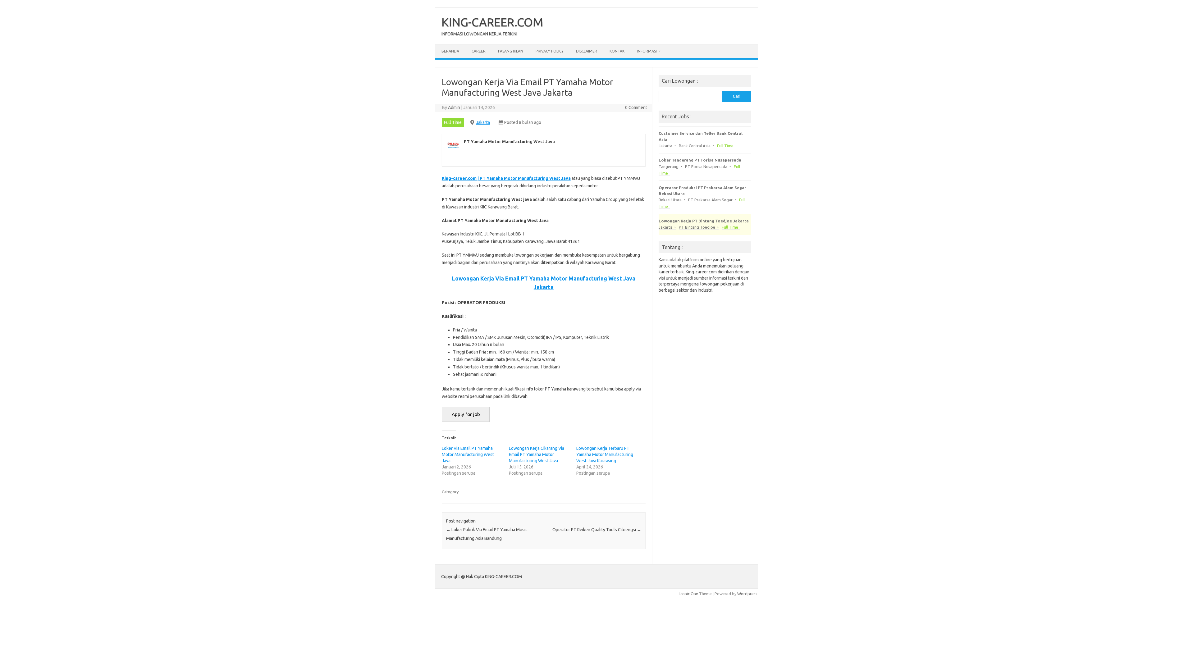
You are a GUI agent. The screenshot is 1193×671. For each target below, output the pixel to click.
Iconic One (688, 593)
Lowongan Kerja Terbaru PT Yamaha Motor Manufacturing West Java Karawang (604, 454)
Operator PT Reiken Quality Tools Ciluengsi (596, 529)
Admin (454, 107)
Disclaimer (586, 51)
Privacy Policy (550, 51)
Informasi (647, 51)
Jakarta (483, 122)
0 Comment (636, 107)
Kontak (617, 51)
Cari (736, 96)
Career (479, 51)
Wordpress (747, 593)
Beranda (450, 51)
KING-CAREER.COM (492, 22)
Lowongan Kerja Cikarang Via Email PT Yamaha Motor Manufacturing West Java (536, 454)
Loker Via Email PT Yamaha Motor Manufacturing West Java (468, 454)
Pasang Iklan (510, 51)
